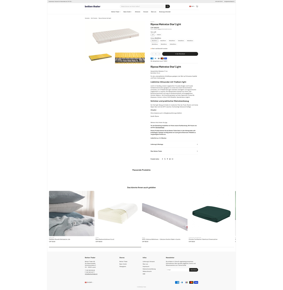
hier (166, 122)
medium (159, 34)
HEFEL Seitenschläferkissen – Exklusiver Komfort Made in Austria (161, 239)
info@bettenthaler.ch (229, 1)
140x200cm (190, 40)
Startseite (87, 18)
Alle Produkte (94, 18)
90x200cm (154, 40)
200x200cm (173, 44)
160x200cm (155, 44)
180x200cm (164, 44)
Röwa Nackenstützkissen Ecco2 (105, 239)
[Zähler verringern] (152, 54)
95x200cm (163, 40)
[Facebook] (162, 159)
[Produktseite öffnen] (71, 213)
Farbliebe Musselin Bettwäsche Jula (59, 239)
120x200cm (181, 40)
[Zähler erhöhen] (159, 54)
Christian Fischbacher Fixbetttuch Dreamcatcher (203, 239)
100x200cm (172, 40)
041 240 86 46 (218, 1)
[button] (145, 6)
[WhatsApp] (170, 159)
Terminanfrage (159, 127)
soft (153, 34)
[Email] (172, 159)
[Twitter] (165, 159)
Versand (159, 29)
